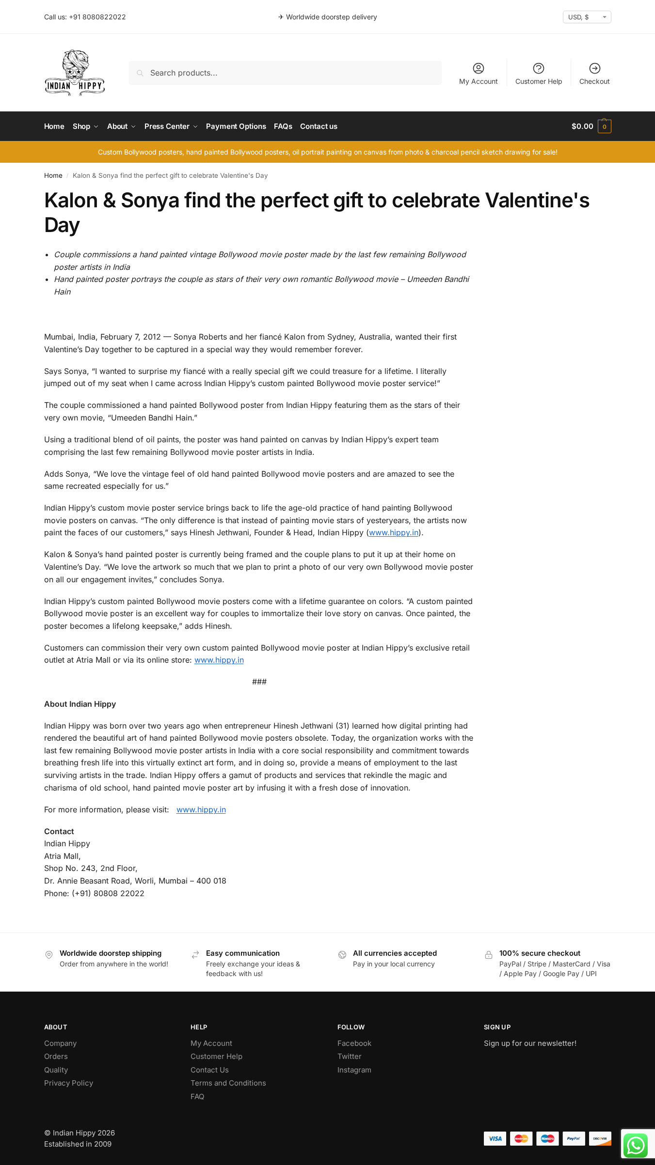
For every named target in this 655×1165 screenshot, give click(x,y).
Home (53, 175)
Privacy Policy (68, 1082)
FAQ (197, 1096)
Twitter (349, 1056)
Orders (56, 1056)
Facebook (354, 1043)
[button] (591, 126)
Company (60, 1043)
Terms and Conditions (228, 1082)
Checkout (594, 81)
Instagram (354, 1069)
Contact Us (210, 1069)
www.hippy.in (393, 532)
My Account (478, 81)
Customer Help (538, 81)
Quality (56, 1069)
